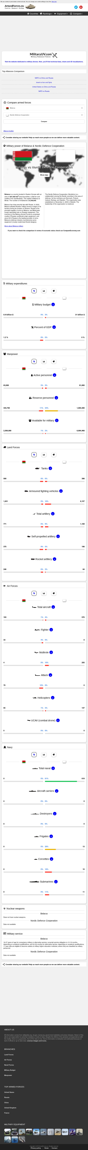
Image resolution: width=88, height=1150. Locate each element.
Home (46, 1148)
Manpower (8, 1075)
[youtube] (81, 8)
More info (54, 1)
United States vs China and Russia (44, 87)
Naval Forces (9, 1065)
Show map (44, 175)
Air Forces (8, 1060)
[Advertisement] (44, 34)
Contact (54, 1148)
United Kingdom (10, 1108)
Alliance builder (8, 131)
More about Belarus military (14, 226)
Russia (6, 1097)
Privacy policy (36, 1148)
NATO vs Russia (44, 91)
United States (9, 1092)
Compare (44, 121)
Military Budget (9, 1070)
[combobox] (44, 108)
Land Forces (9, 1054)
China (6, 1102)
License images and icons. (37, 1041)
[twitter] (76, 8)
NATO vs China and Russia (44, 78)
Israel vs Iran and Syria (44, 82)
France (6, 1113)
